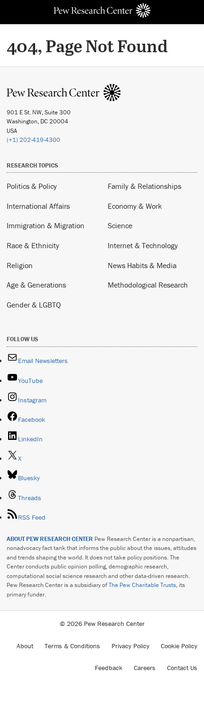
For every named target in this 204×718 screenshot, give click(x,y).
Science (120, 225)
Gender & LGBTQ (34, 304)
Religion (20, 265)
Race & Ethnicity (33, 245)
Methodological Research (148, 284)
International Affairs (38, 206)
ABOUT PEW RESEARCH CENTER (50, 539)
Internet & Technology (143, 245)
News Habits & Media (142, 265)
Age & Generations (36, 284)
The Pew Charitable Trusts (142, 585)
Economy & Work (135, 206)
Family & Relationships (144, 186)
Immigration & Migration (45, 225)
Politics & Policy (32, 186)
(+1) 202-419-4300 (33, 140)
